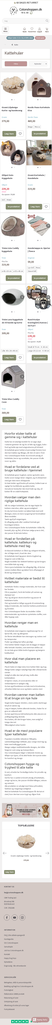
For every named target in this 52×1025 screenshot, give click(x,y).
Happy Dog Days (10, 958)
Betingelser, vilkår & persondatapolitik (17, 982)
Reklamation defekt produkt (14, 994)
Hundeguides (8, 939)
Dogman (31, 258)
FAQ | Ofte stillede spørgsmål (14, 935)
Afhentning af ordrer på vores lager (16, 1005)
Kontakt (7, 954)
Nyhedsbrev (8, 962)
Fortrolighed (8, 990)
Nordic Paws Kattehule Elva (39, 109)
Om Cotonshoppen (11, 943)
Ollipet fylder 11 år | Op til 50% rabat (20, 38)
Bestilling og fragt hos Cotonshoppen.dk (18, 986)
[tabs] (47, 30)
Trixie (4, 258)
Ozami (4, 117)
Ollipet (4, 185)
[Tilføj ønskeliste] (20, 134)
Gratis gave (40, 38)
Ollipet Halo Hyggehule (7, 176)
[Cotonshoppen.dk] (26, 11)
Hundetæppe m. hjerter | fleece (39, 249)
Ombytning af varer (11, 1001)
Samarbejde (8, 947)
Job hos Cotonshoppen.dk (13, 950)
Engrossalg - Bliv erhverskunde (15, 966)
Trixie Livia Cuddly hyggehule (10, 249)
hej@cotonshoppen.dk (13, 892)
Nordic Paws (33, 117)
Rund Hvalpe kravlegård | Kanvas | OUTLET (38, 322)
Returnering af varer (11, 998)
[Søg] (47, 21)
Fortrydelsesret (9, 1009)
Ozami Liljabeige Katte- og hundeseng (12, 109)
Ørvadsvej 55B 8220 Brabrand (9, 902)
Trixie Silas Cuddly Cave (10, 400)
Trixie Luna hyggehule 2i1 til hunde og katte (12, 321)
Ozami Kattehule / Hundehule (36, 176)
